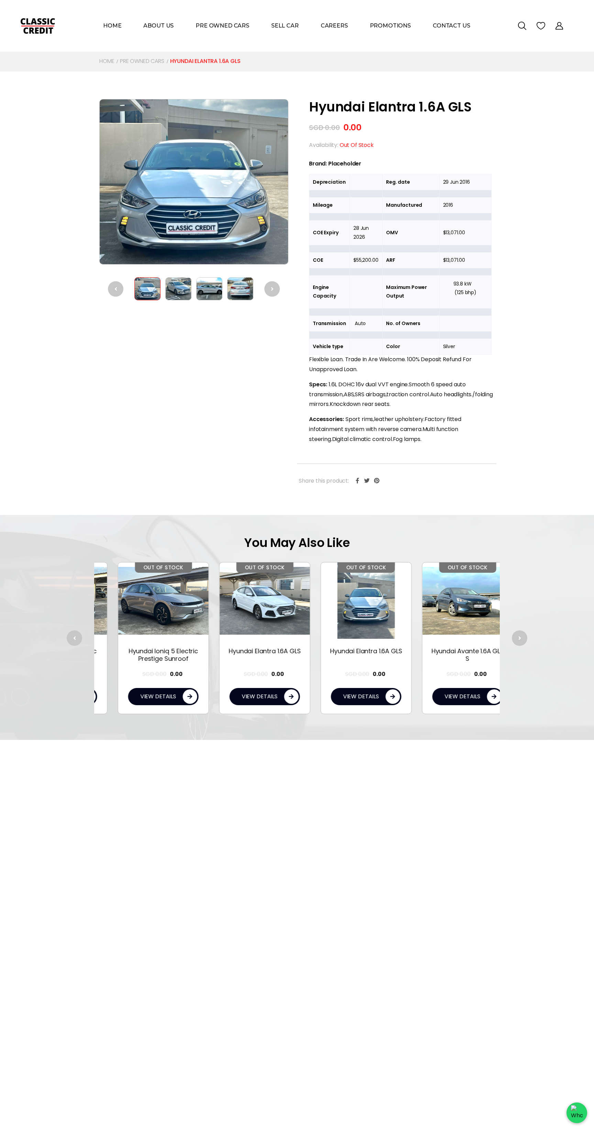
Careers (334, 25)
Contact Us (451, 25)
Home (112, 25)
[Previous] (115, 289)
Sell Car (285, 25)
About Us (158, 25)
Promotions (390, 25)
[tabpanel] (145, 638)
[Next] (272, 289)
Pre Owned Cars (222, 25)
